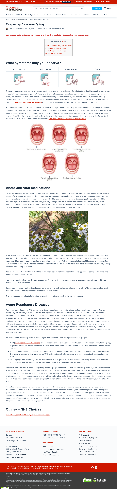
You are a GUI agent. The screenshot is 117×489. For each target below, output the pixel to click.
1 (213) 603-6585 (19, 455)
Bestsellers (9, 15)
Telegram (97, 8)
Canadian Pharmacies (87, 455)
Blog (102, 1)
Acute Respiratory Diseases (55, 51)
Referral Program (53, 468)
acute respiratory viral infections (27, 343)
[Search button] (82, 8)
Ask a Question (17, 457)
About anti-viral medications (55, 48)
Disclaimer (43, 468)
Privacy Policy (10, 468)
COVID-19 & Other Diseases (56, 29)
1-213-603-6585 (30, 1)
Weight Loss (97, 15)
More (108, 1)
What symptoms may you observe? (58, 46)
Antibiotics (86, 15)
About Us (79, 1)
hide (63, 41)
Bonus (97, 1)
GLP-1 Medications (86, 441)
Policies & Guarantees (51, 455)
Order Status (88, 1)
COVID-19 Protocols (87, 452)
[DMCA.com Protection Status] (87, 480)
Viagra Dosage (84, 443)
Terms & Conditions (32, 468)
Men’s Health (47, 15)
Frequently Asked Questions (53, 449)
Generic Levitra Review (88, 449)
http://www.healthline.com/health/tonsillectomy (67, 119)
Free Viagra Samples (50, 452)
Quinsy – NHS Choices (53, 53)
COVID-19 (19, 15)
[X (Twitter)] (96, 467)
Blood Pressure (75, 15)
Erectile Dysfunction (31, 15)
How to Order (48, 446)
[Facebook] (92, 467)
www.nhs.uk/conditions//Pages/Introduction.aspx (28, 415)
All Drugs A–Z (84, 435)
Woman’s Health (61, 15)
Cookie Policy (20, 468)
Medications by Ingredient (89, 438)
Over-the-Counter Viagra (88, 446)
